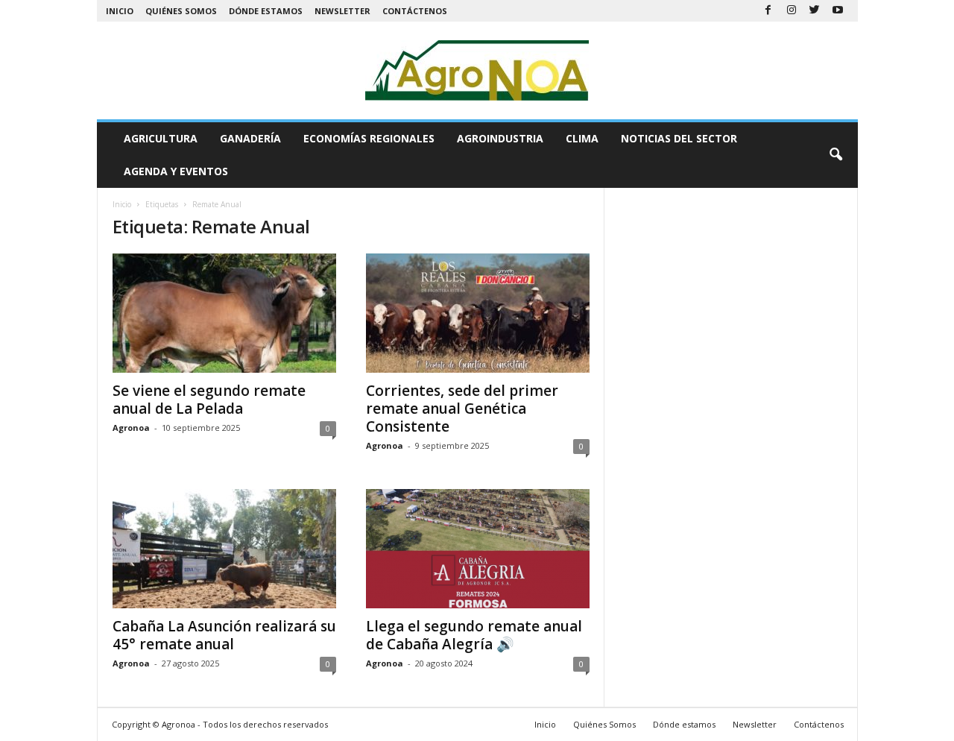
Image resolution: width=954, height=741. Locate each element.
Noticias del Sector (679, 138)
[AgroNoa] (477, 70)
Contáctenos (414, 10)
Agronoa (131, 427)
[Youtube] (838, 11)
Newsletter (342, 10)
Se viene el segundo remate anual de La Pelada (209, 399)
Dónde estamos (266, 10)
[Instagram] (791, 11)
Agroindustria (500, 138)
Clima (582, 138)
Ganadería (250, 138)
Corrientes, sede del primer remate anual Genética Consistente (462, 408)
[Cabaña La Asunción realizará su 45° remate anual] (224, 548)
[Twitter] (815, 11)
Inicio (119, 10)
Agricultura (161, 138)
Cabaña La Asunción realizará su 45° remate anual (224, 635)
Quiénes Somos (181, 10)
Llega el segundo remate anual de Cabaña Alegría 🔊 (474, 635)
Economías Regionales (369, 138)
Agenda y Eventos (176, 171)
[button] (835, 155)
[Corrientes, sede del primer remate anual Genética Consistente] (478, 313)
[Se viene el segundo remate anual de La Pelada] (224, 313)
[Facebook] (768, 11)
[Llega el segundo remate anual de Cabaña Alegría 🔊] (478, 548)
